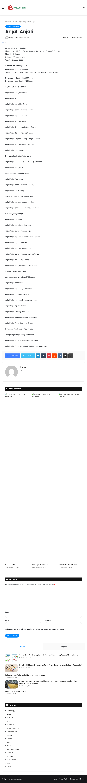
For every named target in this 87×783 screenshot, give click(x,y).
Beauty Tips (11, 725)
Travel (9, 767)
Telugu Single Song (19, 21)
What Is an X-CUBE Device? (16, 691)
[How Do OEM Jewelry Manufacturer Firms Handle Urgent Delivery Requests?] (11, 668)
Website (48, 620)
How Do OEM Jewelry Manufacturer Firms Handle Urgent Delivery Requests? (50, 665)
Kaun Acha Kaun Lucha (68, 565)
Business (10, 718)
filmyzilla (82, 779)
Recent (22, 646)
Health (9, 746)
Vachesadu (10, 565)
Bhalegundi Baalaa (40, 565)
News (9, 714)
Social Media (11, 760)
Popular (64, 646)
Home (9, 21)
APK (8, 721)
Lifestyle (10, 753)
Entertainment (12, 732)
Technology (11, 711)
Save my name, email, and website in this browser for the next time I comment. (35, 629)
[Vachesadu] (16, 478)
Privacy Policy (63, 779)
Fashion (9, 735)
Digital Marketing (13, 728)
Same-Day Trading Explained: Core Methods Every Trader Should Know (48, 655)
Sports (9, 763)
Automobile (11, 756)
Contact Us (74, 779)
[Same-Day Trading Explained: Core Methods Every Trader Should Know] (11, 658)
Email (7, 620)
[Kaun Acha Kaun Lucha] (70, 478)
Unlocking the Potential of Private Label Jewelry (25, 675)
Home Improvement (14, 749)
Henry (11, 38)
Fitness (9, 739)
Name (8, 612)
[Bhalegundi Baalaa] (43, 478)
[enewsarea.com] (17, 8)
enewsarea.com (16, 779)
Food (8, 742)
